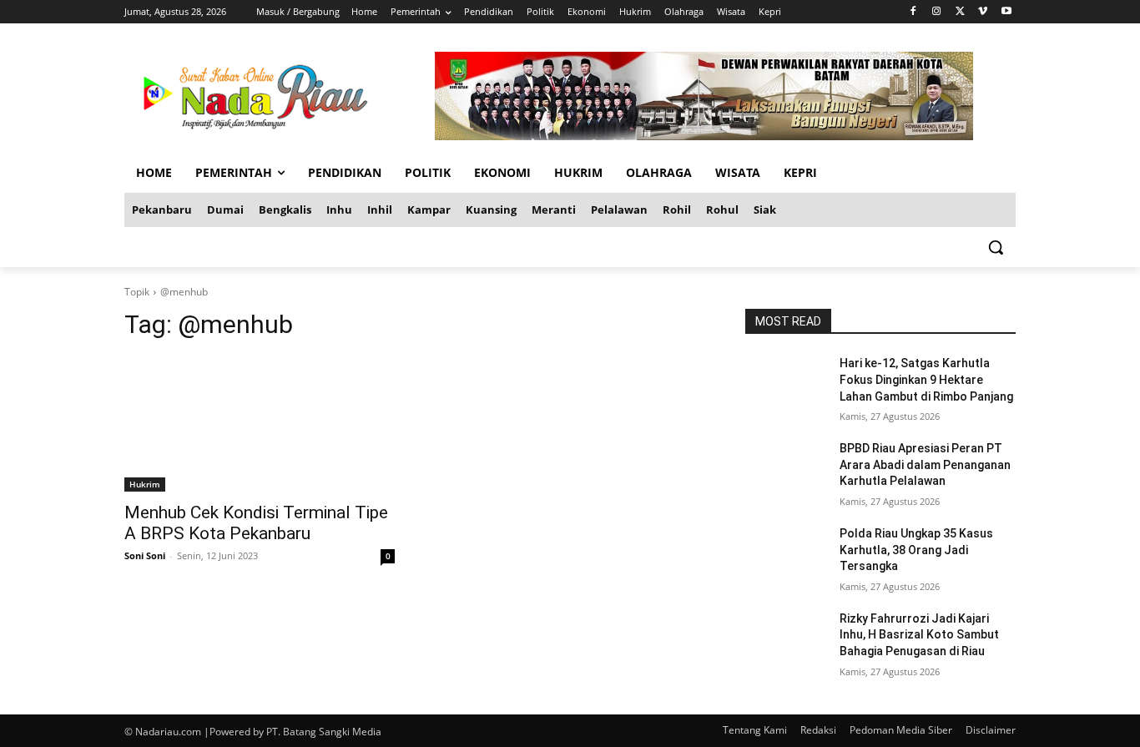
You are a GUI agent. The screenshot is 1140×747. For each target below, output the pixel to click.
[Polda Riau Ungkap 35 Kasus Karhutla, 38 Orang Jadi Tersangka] (785, 554)
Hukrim (144, 484)
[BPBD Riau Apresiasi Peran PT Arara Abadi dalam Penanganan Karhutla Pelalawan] (785, 469)
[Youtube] (1006, 12)
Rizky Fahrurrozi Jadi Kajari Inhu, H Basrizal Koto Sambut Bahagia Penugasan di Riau (919, 635)
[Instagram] (936, 12)
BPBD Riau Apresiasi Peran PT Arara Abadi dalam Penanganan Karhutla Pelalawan (925, 464)
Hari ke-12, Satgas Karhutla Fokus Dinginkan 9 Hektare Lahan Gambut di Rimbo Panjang (926, 379)
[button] (996, 247)
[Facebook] (913, 12)
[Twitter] (960, 12)
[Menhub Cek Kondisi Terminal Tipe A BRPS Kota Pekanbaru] (259, 424)
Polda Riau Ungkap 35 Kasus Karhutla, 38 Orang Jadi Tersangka (916, 550)
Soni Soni (144, 555)
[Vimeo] (982, 12)
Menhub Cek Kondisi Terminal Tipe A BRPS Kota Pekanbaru (256, 522)
